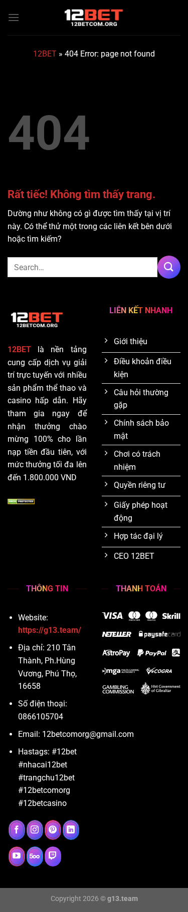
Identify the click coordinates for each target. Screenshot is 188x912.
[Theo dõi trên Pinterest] (53, 830)
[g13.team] (94, 17)
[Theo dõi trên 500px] (35, 856)
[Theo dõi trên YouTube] (17, 856)
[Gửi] (168, 267)
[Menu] (14, 17)
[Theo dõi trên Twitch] (53, 856)
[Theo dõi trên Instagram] (35, 830)
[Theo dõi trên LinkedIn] (71, 830)
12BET (45, 54)
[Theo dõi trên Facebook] (17, 830)
